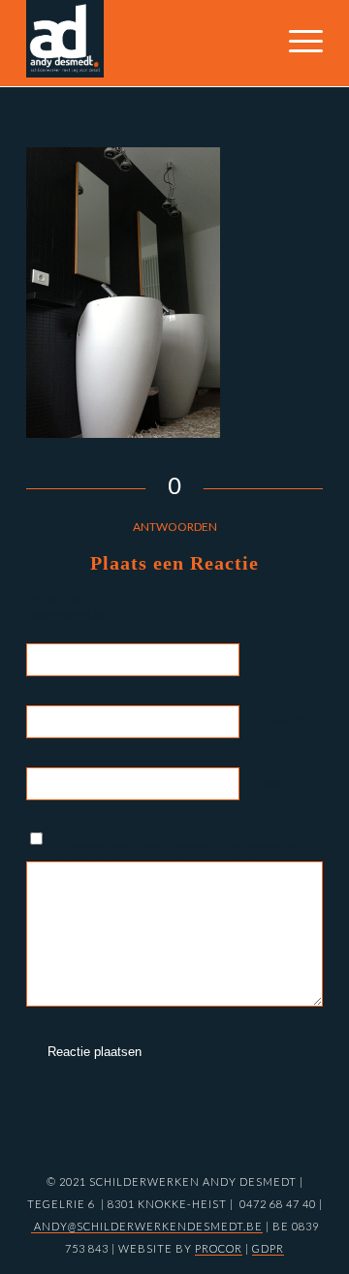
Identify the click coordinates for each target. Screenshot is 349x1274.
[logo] (145, 39)
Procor (218, 1248)
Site (272, 783)
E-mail (284, 720)
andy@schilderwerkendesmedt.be (147, 1226)
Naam (282, 658)
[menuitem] (296, 51)
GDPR (268, 1248)
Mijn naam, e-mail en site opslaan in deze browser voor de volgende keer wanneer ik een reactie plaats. (182, 853)
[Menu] (296, 51)
